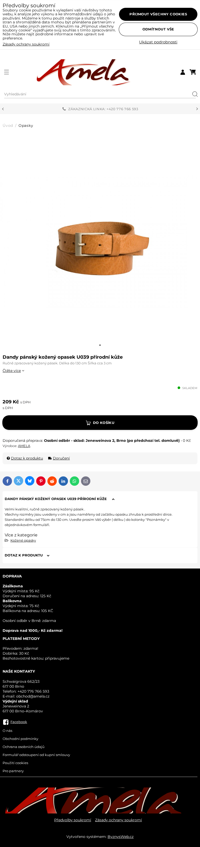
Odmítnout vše (158, 29)
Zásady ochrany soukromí (118, 820)
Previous (2, 108)
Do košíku (104, 423)
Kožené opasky (23, 540)
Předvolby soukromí (72, 820)
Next (197, 108)
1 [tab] (100, 345)
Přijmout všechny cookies (158, 14)
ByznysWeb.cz (121, 836)
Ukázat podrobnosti (158, 42)
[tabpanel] (100, 241)
